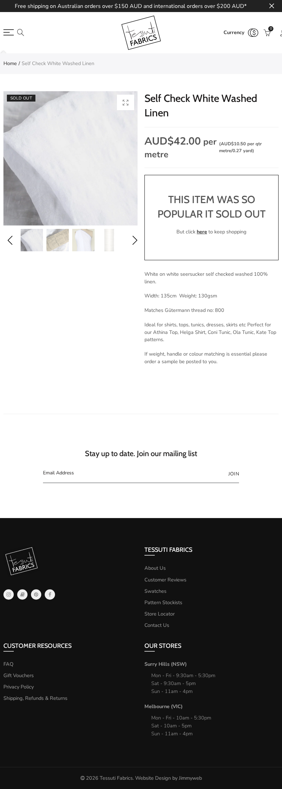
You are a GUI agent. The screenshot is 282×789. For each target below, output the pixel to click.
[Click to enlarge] (125, 102)
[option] (70, 158)
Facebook (50, 594)
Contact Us (156, 625)
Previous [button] (9, 240)
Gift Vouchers (18, 675)
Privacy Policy (18, 686)
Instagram (8, 594)
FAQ (8, 664)
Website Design (153, 778)
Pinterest (36, 594)
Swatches (155, 591)
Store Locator (159, 613)
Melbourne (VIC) (163, 706)
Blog (22, 594)
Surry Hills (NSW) (165, 664)
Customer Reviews (165, 579)
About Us (155, 568)
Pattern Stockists (163, 602)
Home (10, 63)
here (202, 231)
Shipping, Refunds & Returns (35, 698)
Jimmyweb (190, 778)
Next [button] (134, 240)
